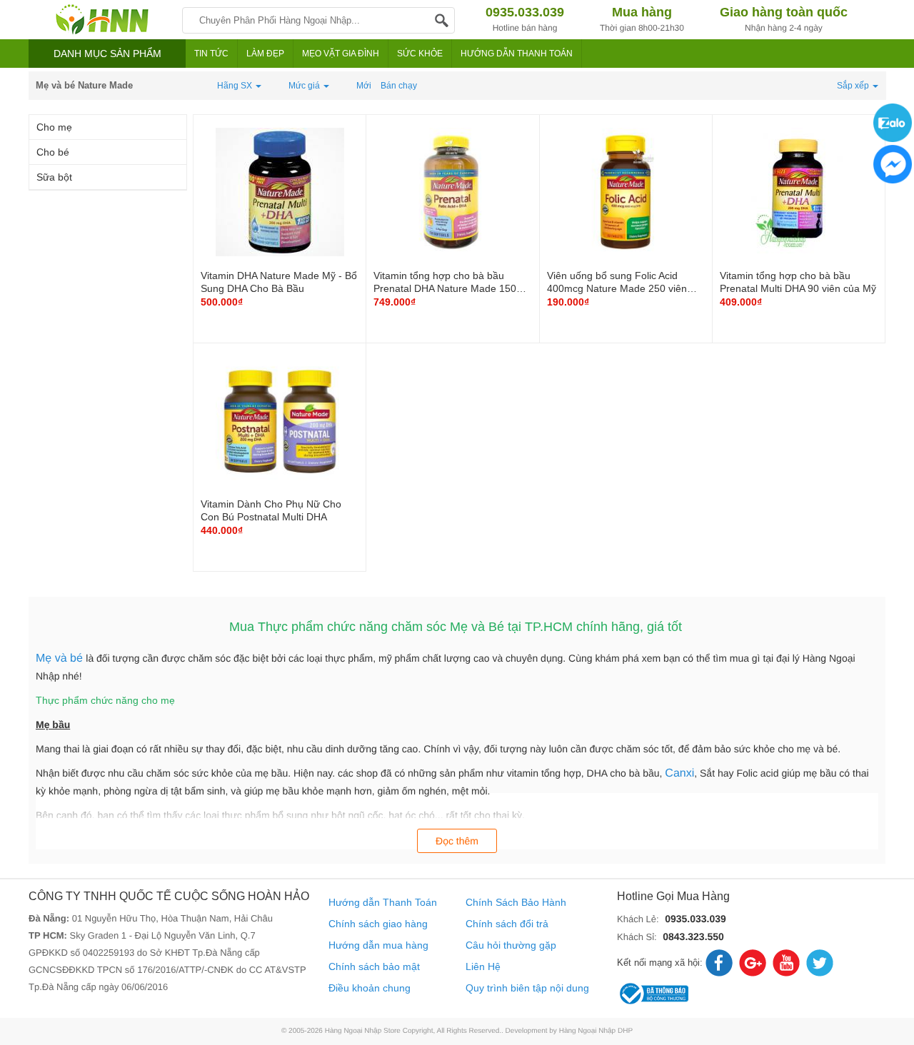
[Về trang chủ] (102, 19)
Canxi (679, 773)
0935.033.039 (695, 918)
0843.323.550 (693, 936)
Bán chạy (399, 86)
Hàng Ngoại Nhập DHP (596, 1031)
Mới (363, 86)
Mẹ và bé (61, 658)
